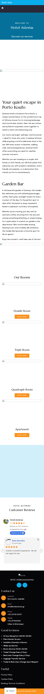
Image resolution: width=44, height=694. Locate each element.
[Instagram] (25, 585)
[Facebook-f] (19, 585)
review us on (16, 533)
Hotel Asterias (16, 520)
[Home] (5, 8)
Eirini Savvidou (18, 541)
